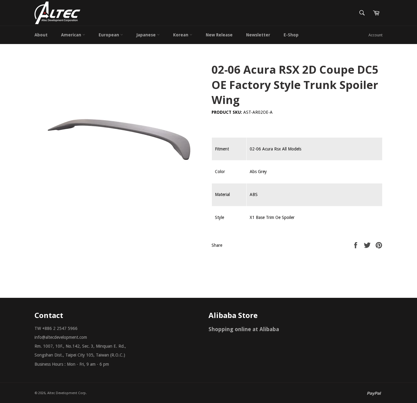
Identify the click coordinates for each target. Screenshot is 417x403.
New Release (219, 34)
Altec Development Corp (66, 393)
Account (375, 35)
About (41, 34)
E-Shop (291, 34)
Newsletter (258, 34)
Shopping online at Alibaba (244, 329)
